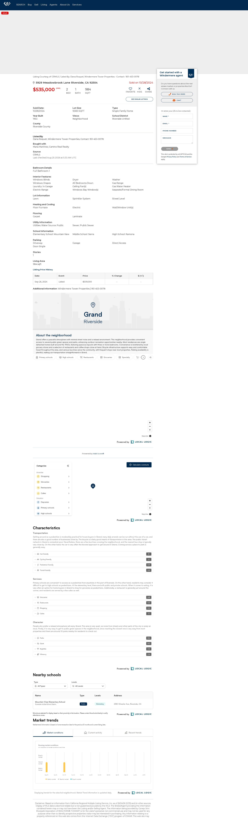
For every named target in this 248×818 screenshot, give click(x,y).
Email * (166, 123)
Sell (36, 4)
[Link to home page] (7, 5)
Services (77, 4)
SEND (169, 149)
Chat (178, 100)
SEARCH (20, 4)
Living (44, 4)
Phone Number (169, 131)
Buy (30, 4)
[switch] (130, 91)
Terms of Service (186, 157)
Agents (53, 4)
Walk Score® (98, 454)
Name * (166, 116)
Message (167, 138)
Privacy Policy (171, 157)
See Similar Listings (139, 99)
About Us (65, 4)
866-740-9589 (178, 94)
